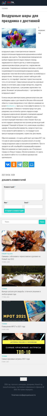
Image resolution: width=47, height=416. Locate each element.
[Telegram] (19, 164)
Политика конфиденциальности (24, 395)
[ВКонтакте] (8, 164)
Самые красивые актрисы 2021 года (16, 359)
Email (26, 203)
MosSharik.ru (11, 106)
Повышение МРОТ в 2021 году (13, 326)
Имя (6, 203)
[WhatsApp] (25, 164)
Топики (5, 8)
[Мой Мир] (31, 164)
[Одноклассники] (14, 164)
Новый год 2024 (7, 254)
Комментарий (9, 187)
